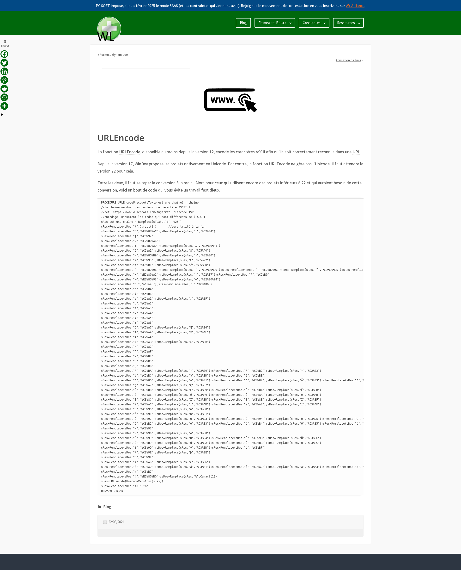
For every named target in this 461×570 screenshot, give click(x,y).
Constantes (312, 22)
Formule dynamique (114, 54)
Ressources (346, 22)
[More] (4, 106)
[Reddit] (4, 89)
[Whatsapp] (4, 97)
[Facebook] (4, 54)
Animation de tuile (348, 60)
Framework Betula (272, 22)
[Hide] (2, 115)
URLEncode (129, 152)
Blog (243, 22)
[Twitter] (4, 63)
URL (356, 152)
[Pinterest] (4, 80)
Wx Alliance (355, 5)
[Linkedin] (4, 71)
